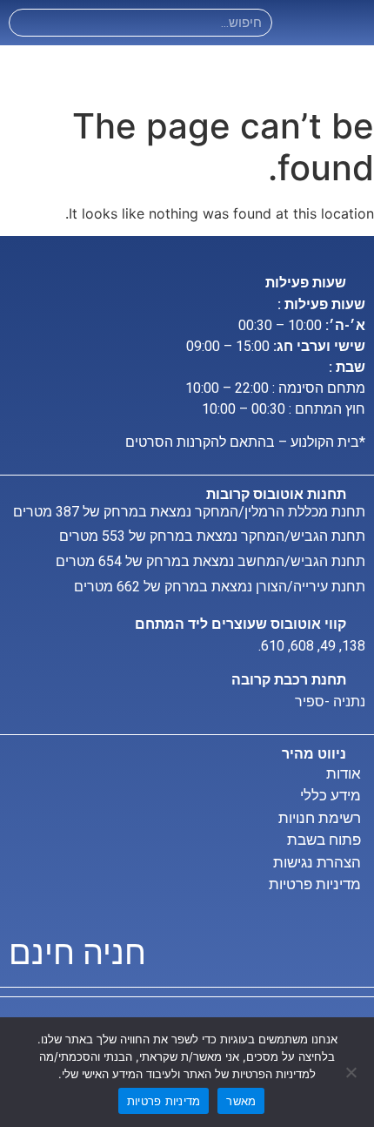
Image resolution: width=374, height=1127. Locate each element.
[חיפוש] (23, 23)
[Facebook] (326, 23)
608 (302, 646)
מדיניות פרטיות (164, 1101)
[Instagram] (300, 23)
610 (272, 646)
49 (328, 646)
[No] (352, 1072)
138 (353, 646)
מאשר (241, 1101)
